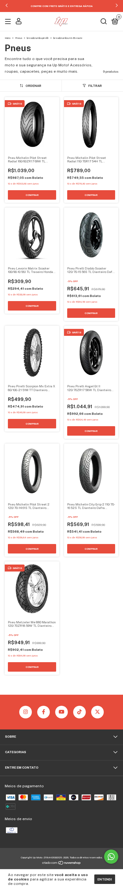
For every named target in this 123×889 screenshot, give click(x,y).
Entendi (104, 879)
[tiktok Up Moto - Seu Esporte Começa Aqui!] (79, 712)
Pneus (18, 37)
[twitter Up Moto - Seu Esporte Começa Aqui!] (97, 712)
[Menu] (9, 22)
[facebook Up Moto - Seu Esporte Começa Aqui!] (43, 712)
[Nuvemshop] (61, 864)
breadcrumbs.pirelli (38, 37)
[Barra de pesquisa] (103, 22)
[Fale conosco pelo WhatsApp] (111, 857)
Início (7, 37)
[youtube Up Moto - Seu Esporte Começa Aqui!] (61, 712)
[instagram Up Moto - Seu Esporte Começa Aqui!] (25, 712)
